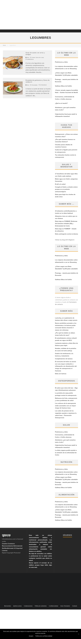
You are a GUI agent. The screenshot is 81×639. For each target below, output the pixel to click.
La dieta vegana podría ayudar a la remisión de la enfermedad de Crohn (66, 452)
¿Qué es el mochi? (61, 103)
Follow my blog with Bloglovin (64, 240)
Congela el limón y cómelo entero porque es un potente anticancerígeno (66, 189)
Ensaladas (35, 85)
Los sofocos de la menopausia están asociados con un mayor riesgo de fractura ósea (65, 406)
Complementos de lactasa (64, 358)
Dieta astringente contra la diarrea (66, 234)
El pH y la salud (60, 184)
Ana (27, 57)
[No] (79, 634)
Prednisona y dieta (61, 62)
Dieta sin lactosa (60, 373)
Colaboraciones (28, 606)
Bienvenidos (7, 606)
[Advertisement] (40, 14)
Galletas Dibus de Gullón (63, 86)
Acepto (31, 636)
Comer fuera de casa (38, 57)
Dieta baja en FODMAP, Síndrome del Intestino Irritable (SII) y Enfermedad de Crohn (66, 223)
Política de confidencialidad (43, 636)
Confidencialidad (53, 606)
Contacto (74, 606)
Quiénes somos (17, 606)
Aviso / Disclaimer (65, 606)
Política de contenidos (41, 606)
